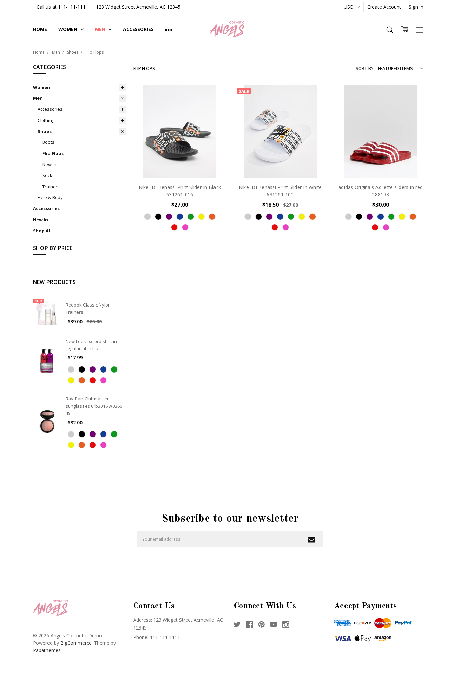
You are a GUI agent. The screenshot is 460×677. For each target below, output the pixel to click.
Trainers (51, 187)
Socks (48, 175)
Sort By (364, 68)
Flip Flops (53, 153)
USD (349, 7)
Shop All (42, 231)
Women (68, 29)
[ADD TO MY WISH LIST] (214, 118)
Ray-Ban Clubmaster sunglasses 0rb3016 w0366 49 (94, 406)
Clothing (46, 120)
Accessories (138, 29)
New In (49, 164)
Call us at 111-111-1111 (62, 7)
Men (101, 29)
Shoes (45, 131)
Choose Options (180, 163)
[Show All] (168, 29)
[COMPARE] (214, 107)
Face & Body (50, 197)
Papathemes (47, 650)
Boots (48, 142)
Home (40, 29)
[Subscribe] (311, 539)
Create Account (384, 7)
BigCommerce (76, 643)
